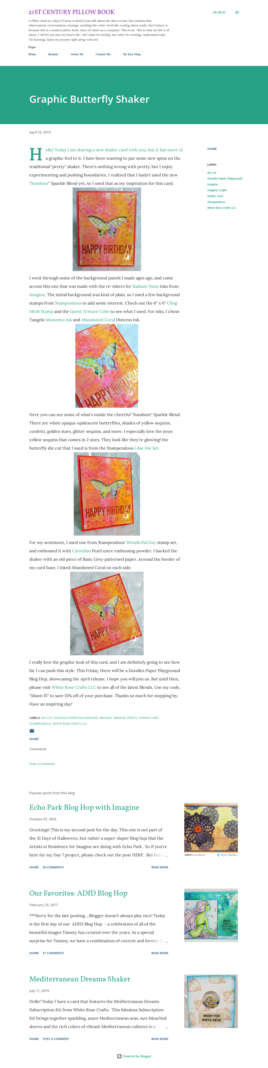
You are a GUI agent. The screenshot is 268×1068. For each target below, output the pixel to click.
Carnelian (81, 550)
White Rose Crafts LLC (74, 687)
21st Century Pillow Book (71, 12)
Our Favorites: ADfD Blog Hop (78, 893)
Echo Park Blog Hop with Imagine (84, 808)
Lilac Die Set (146, 448)
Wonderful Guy (141, 542)
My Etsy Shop (132, 54)
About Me (77, 54)
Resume (53, 54)
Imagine (37, 294)
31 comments (53, 953)
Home (32, 54)
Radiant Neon (146, 286)
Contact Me (103, 54)
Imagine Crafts (217, 190)
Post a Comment (42, 764)
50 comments (53, 867)
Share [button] (212, 149)
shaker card (215, 196)
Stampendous (68, 303)
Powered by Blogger (136, 1056)
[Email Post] (31, 732)
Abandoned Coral (98, 319)
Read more (159, 867)
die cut (211, 173)
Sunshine (40, 183)
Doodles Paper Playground (224, 178)
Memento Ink (59, 319)
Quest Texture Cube (90, 311)
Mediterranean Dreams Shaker (79, 979)
